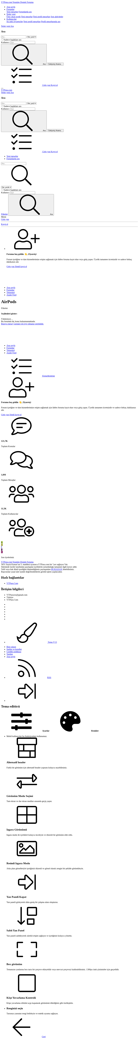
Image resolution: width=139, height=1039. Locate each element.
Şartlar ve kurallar (14, 649)
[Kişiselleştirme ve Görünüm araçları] (21, 85)
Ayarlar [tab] (45, 731)
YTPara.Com (12, 583)
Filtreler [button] (4, 308)
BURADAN (56, 569)
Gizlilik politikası (14, 652)
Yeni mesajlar (12, 12)
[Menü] (2, 88)
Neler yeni (11, 14)
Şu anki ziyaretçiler (15, 21)
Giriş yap (5, 219)
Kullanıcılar (12, 19)
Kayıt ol (4, 224)
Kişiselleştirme (48, 376)
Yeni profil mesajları (41, 16)
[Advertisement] (69, 276)
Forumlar (10, 9)
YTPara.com (6, 90)
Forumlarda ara (25, 12)
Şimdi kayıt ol (21, 266)
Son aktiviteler (57, 16)
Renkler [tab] (95, 731)
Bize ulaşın (11, 647)
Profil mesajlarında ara (50, 21)
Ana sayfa (11, 7)
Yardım (10, 654)
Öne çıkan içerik (14, 16)
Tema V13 (52, 642)
